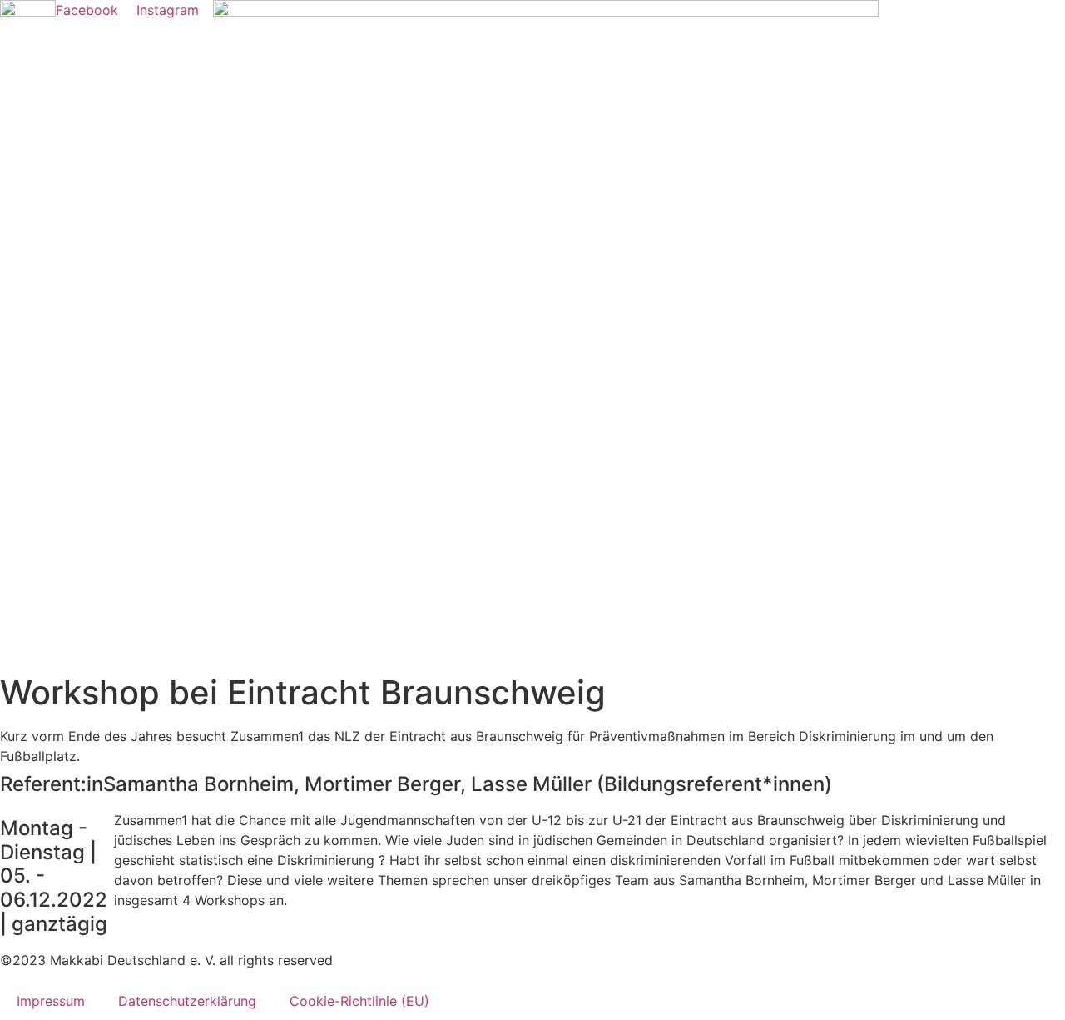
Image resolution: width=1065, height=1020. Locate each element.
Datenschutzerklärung (187, 1001)
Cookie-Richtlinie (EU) (359, 1001)
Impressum (51, 1001)
